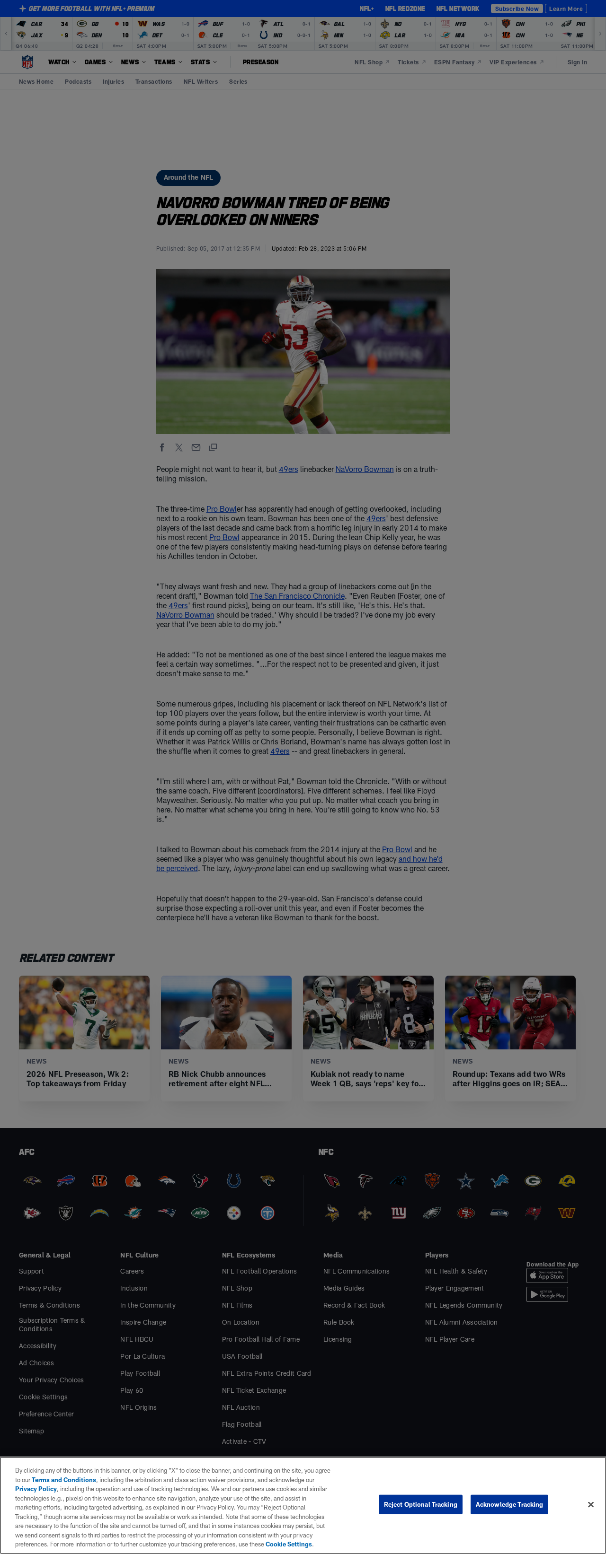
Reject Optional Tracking (420, 1504)
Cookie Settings (289, 1544)
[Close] (590, 1504)
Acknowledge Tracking (510, 1504)
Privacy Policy (36, 1489)
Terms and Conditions (64, 1480)
